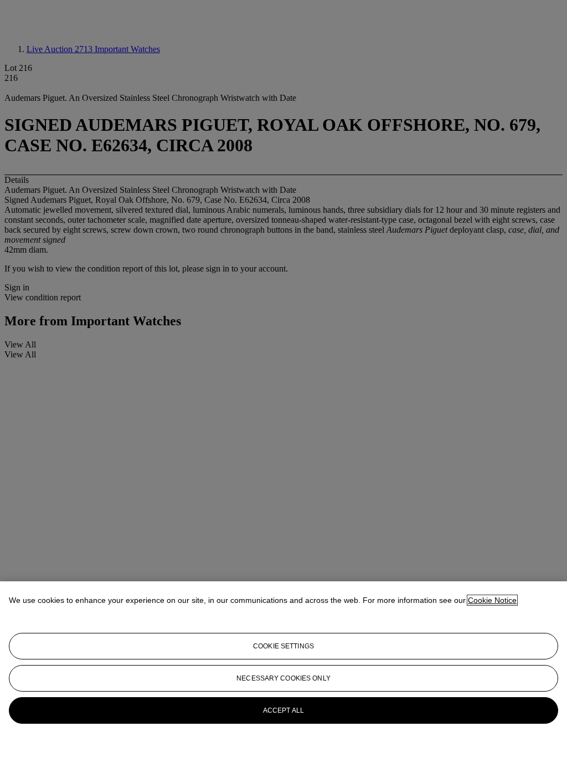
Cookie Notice (492, 600)
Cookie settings (283, 646)
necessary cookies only (283, 678)
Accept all (283, 710)
